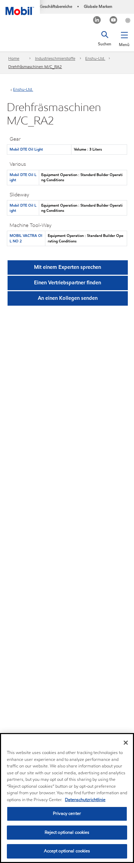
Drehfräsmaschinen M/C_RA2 (35, 66)
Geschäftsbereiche (56, 6)
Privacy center (67, 813)
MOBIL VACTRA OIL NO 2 (26, 238)
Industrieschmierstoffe (55, 58)
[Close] (125, 742)
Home (13, 58)
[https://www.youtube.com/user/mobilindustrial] (114, 20)
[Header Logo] (20, 7)
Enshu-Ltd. (95, 58)
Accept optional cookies (67, 851)
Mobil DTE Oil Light (26, 149)
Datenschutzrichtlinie (85, 800)
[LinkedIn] (97, 20)
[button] (124, 38)
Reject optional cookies (67, 832)
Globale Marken (98, 6)
